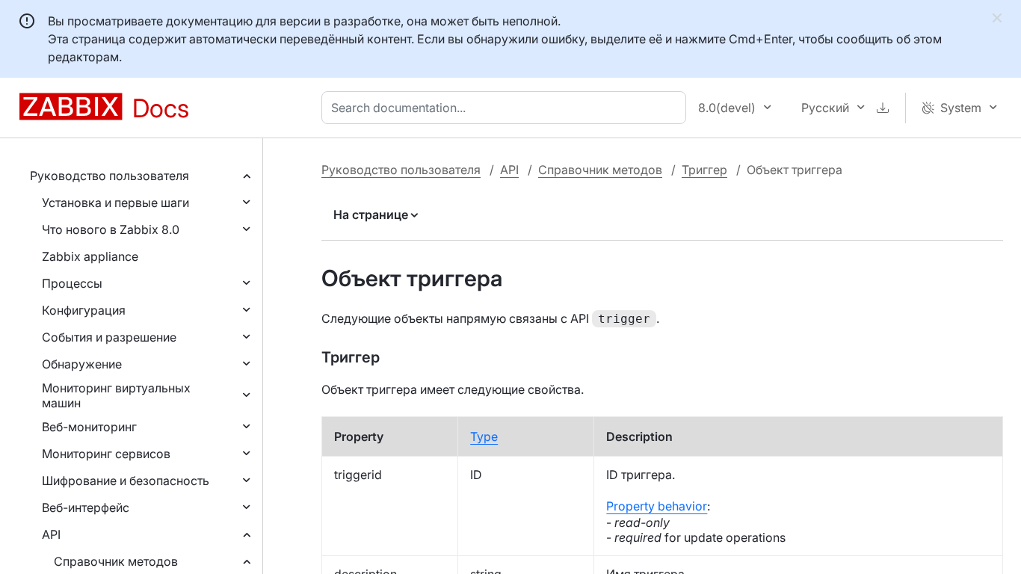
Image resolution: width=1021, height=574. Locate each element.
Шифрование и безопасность (125, 480)
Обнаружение (82, 364)
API (51, 534)
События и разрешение (109, 337)
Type (484, 436)
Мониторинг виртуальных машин (116, 395)
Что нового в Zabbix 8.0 (110, 229)
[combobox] (506, 107)
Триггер (704, 169)
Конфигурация (84, 310)
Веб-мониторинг (89, 426)
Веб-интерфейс (85, 507)
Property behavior (656, 506)
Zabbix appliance (90, 256)
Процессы (72, 283)
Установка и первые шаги (115, 202)
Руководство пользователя (109, 175)
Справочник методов (116, 561)
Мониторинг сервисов (106, 453)
